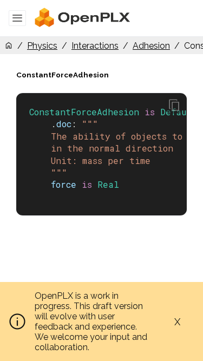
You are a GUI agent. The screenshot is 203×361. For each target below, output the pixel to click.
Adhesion (151, 46)
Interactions (95, 46)
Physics (42, 46)
